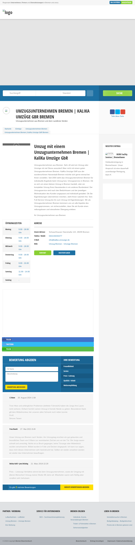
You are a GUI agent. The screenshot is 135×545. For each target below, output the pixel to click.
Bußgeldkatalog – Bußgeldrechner (119, 521)
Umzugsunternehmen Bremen (36, 129)
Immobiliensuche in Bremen (117, 517)
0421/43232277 (55, 236)
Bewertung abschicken (16, 387)
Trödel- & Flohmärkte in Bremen (84, 524)
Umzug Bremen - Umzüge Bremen (63, 244)
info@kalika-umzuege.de (59, 240)
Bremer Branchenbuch (24, 541)
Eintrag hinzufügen (97, 541)
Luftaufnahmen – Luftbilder (15, 517)
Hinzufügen (126, 2)
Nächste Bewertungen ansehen (76, 487)
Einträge (18, 129)
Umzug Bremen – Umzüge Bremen (17, 521)
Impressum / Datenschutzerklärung (119, 541)
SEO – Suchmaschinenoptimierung (51, 517)
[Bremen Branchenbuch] (7, 12)
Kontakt (42, 253)
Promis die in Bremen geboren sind (119, 525)
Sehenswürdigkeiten (80, 528)
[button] (7, 340)
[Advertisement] (117, 227)
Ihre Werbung (10, 525)
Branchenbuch (81, 541)
